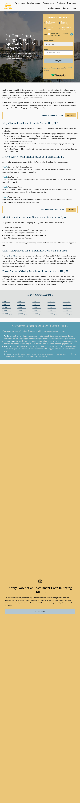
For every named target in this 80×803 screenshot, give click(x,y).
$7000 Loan (21, 311)
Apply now (58, 61)
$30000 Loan (52, 314)
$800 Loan (36, 305)
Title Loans (8, 346)
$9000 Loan (52, 311)
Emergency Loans (10, 354)
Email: (46, 49)
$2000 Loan (21, 308)
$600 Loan (6, 305)
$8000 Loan (36, 311)
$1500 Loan (6, 308)
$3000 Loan (36, 308)
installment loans (12, 256)
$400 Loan (51, 302)
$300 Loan (36, 302)
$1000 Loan (67, 305)
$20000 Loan (22, 314)
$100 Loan (6, 302)
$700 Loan (21, 305)
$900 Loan (51, 305)
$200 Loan (21, 302)
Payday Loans (9, 336)
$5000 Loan (67, 308)
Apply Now (71, 209)
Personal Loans (9, 341)
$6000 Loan (6, 311)
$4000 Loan (52, 308)
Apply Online (70, 115)
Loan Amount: (49, 41)
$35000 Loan (67, 314)
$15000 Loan (7, 314)
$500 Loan (66, 302)
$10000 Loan (67, 311)
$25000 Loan (37, 314)
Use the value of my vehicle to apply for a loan (59, 34)
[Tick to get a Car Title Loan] (71, 34)
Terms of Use (51, 69)
